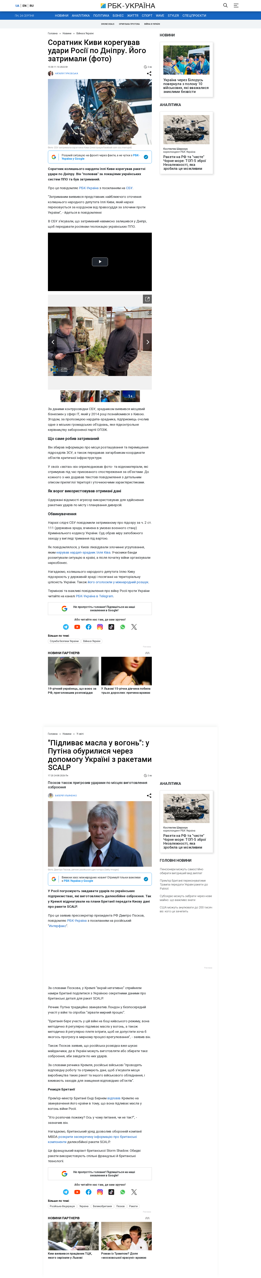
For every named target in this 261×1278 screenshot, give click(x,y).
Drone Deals (107, 24)
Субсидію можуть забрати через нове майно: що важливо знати (186, 898)
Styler (173, 15)
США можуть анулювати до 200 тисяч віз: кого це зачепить (186, 909)
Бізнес (118, 15)
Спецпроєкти (194, 15)
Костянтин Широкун (175, 149)
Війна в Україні (152, 24)
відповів (114, 1098)
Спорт (147, 15)
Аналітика (81, 15)
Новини (61, 15)
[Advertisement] (100, 957)
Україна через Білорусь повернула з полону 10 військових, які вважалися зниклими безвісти (186, 86)
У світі (80, 733)
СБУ (129, 188)
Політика (101, 15)
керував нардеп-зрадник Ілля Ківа (83, 552)
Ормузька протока (129, 24)
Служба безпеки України (64, 641)
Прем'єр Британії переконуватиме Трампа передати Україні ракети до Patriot (184, 884)
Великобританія (102, 1206)
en (24, 5)
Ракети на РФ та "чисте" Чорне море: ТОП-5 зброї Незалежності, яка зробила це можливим (184, 162)
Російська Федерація (62, 1206)
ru (32, 5)
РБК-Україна (89, 188)
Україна (83, 1206)
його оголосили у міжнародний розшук (118, 582)
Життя (132, 15)
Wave (160, 15)
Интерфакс (57, 926)
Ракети (133, 1206)
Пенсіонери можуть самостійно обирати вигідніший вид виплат (181, 871)
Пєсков (120, 1206)
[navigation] (147, 299)
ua (17, 5)
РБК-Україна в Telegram (94, 596)
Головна (53, 33)
